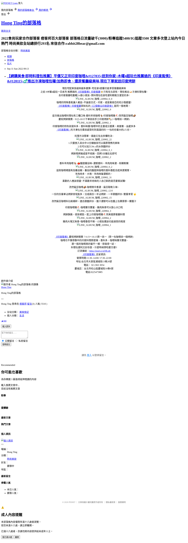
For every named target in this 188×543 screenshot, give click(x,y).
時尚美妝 (25, 50)
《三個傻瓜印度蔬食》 (102, 106)
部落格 (10, 60)
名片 (9, 63)
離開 (17, 537)
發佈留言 (6, 344)
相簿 (9, 56)
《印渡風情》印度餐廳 (88, 92)
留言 (29, 304)
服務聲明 (122, 502)
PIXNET (72, 502)
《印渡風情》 (63, 130)
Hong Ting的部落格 (21, 22)
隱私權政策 (110, 502)
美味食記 (24, 312)
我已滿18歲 (7, 537)
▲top (3, 321)
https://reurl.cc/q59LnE (100, 251)
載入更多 (6, 326)
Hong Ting (6, 287)
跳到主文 (6, 31)
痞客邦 (23, 304)
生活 (21, 315)
